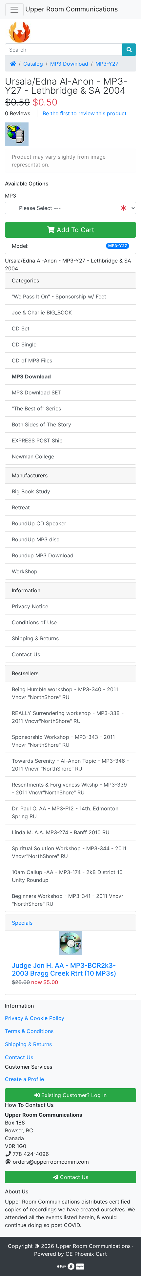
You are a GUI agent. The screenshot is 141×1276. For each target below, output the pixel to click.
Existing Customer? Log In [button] (73, 1095)
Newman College (33, 456)
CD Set (21, 328)
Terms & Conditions (29, 1031)
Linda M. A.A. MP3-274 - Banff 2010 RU (61, 832)
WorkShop (24, 571)
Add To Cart (74, 230)
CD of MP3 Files (32, 360)
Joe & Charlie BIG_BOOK (42, 312)
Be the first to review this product (85, 113)
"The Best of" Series (36, 408)
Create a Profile (24, 1079)
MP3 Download (69, 63)
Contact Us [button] (73, 1177)
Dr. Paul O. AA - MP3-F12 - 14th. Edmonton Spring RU (65, 812)
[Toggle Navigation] (14, 9)
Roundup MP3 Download (42, 555)
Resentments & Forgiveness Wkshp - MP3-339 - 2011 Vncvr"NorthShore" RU (69, 788)
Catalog (33, 63)
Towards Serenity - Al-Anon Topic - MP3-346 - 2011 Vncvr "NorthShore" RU (70, 765)
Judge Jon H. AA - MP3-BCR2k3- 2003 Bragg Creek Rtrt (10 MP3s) (64, 969)
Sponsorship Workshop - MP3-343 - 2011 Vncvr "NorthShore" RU (63, 741)
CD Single (24, 344)
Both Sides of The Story (41, 424)
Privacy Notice (30, 606)
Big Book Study (31, 491)
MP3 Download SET (36, 392)
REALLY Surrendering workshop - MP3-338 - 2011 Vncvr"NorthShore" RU (68, 717)
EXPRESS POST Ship (37, 440)
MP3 (10, 195)
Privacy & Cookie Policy (34, 1018)
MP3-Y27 (106, 63)
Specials (22, 922)
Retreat (21, 507)
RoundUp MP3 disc (35, 539)
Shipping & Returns (35, 638)
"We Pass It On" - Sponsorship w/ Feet (59, 296)
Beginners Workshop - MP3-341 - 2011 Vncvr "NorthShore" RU (67, 900)
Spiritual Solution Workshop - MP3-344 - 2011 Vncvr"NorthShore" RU (69, 852)
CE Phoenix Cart (86, 1254)
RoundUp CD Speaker (39, 523)
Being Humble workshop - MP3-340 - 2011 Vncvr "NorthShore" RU (65, 693)
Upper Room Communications (71, 9)
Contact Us (26, 654)
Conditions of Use (34, 622)
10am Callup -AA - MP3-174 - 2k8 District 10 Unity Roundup (67, 876)
